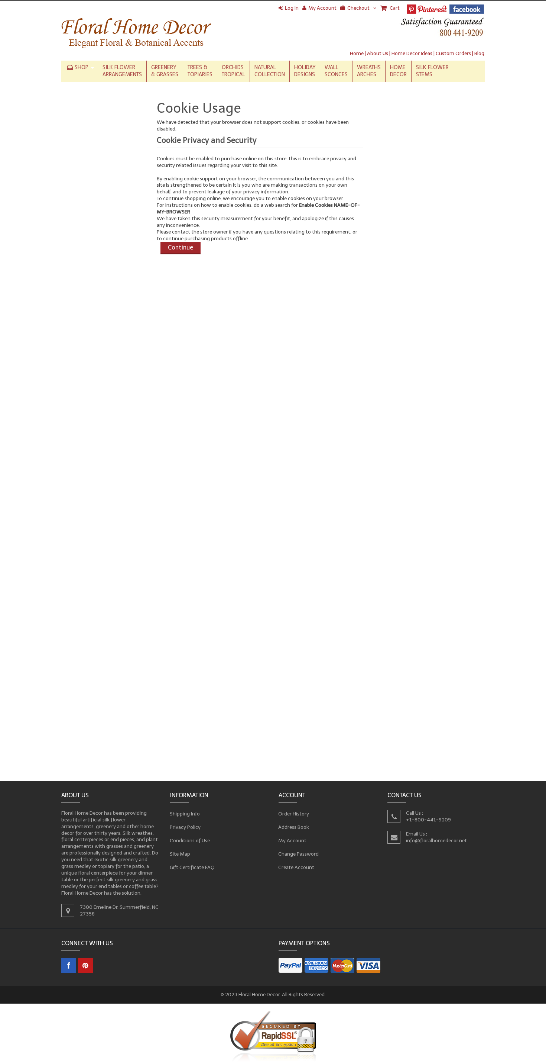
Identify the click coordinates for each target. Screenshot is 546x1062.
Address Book (294, 827)
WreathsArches (369, 71)
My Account (322, 8)
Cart (394, 8)
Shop (81, 67)
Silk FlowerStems (432, 71)
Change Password (299, 854)
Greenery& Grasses (164, 71)
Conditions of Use (190, 840)
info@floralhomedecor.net (436, 840)
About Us (377, 53)
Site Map (180, 854)
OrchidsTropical (233, 71)
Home (357, 53)
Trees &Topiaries (200, 71)
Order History (294, 814)
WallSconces (336, 71)
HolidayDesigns (304, 71)
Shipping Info (185, 814)
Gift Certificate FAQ (192, 867)
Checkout (358, 8)
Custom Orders (453, 53)
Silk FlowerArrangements (122, 71)
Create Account (296, 867)
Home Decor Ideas (411, 53)
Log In (292, 8)
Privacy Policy (185, 827)
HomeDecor (398, 71)
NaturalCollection (269, 71)
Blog (479, 53)
